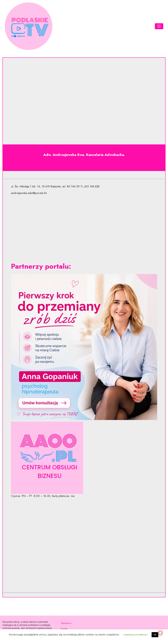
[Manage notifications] (160, 632)
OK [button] (155, 634)
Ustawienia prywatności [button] (135, 634)
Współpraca (66, 623)
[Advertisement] (84, 229)
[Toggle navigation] (159, 26)
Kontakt (64, 628)
